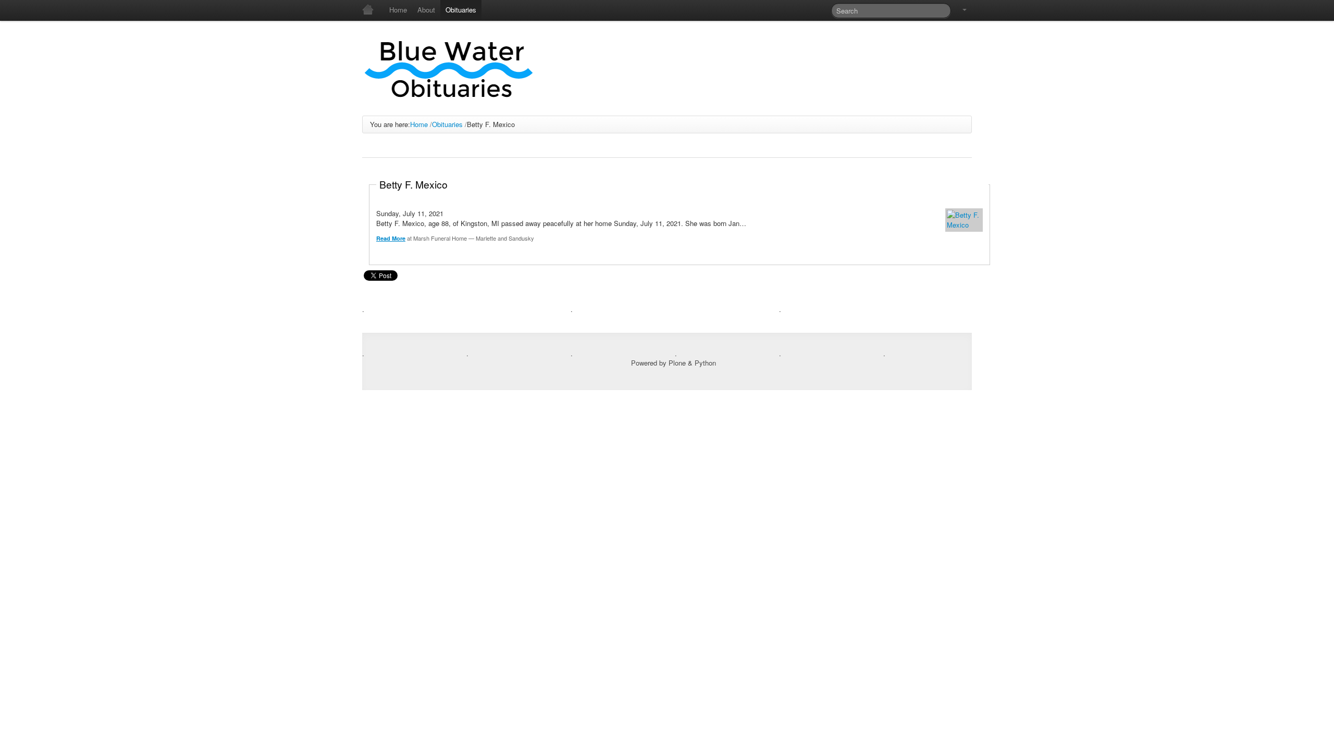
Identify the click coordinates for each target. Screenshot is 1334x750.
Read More (390, 238)
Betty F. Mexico (413, 184)
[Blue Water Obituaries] (449, 68)
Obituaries (447, 124)
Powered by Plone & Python (673, 363)
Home (419, 124)
